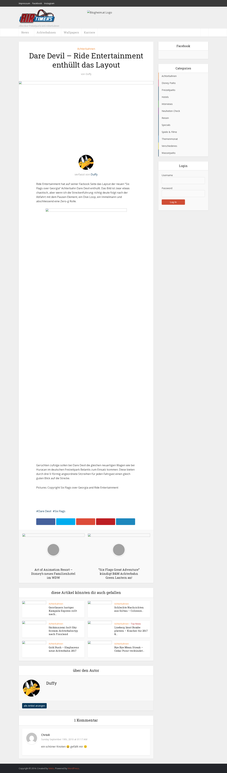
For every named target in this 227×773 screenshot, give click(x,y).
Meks (51, 768)
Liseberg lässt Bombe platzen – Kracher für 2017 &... (131, 631)
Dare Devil (44, 511)
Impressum (24, 3)
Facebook (37, 3)
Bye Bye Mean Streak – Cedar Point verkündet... (129, 649)
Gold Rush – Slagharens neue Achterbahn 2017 (64, 649)
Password (167, 188)
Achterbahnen (86, 49)
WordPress (73, 768)
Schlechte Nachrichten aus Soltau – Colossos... (129, 609)
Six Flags (60, 511)
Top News (136, 623)
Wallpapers (71, 32)
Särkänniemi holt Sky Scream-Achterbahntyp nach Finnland (63, 631)
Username (167, 175)
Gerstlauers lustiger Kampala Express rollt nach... (63, 611)
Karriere (89, 32)
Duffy (88, 74)
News (25, 32)
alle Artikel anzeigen (34, 705)
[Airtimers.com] (37, 16)
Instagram (49, 3)
